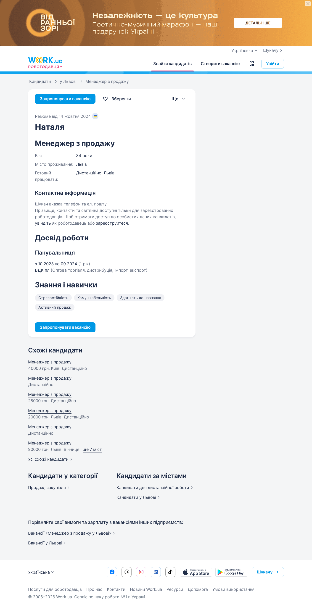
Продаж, (47, 487)
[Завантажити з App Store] (196, 572)
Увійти (272, 63)
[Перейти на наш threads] (127, 572)
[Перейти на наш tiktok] (170, 572)
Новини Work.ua (146, 589)
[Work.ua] (45, 62)
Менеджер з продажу (49, 362)
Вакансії (45, 543)
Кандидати (152, 487)
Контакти (116, 589)
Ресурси (175, 589)
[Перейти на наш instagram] (141, 572)
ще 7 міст (92, 449)
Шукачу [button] (264, 572)
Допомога (198, 589)
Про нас (94, 589)
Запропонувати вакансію (65, 98)
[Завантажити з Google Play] (231, 572)
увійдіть (43, 223)
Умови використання (233, 589)
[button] (252, 63)
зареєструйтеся (112, 223)
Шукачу (270, 50)
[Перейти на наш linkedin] (156, 572)
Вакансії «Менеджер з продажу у (69, 533)
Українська (39, 572)
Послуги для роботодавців (55, 589)
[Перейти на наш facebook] (112, 572)
